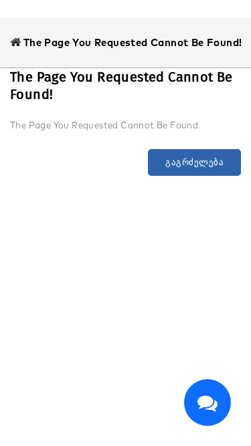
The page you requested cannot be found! (132, 42)
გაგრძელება (194, 162)
